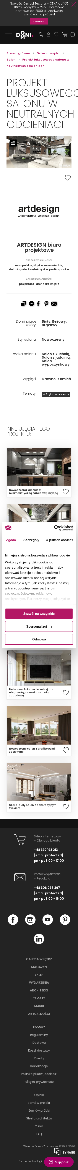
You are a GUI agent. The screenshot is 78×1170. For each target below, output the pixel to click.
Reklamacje (39, 1066)
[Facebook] (13, 924)
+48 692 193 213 (46, 850)
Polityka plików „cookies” (39, 1074)
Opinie (39, 1095)
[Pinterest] (65, 924)
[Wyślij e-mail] (54, 304)
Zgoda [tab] (11, 540)
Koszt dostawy (39, 1050)
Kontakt (39, 1027)
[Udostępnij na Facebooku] (39, 304)
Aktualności (39, 1014)
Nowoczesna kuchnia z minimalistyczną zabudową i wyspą (33, 492)
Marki (39, 1006)
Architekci (39, 990)
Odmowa (39, 639)
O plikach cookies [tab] (59, 540)
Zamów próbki (39, 1110)
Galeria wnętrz (39, 959)
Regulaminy (39, 1035)
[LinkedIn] (39, 943)
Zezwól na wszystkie (39, 613)
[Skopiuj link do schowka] (23, 304)
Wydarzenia (39, 982)
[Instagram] (30, 924)
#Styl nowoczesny (56, 394)
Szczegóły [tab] (31, 540)
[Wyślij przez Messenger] (31, 304)
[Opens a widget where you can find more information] (59, 1162)
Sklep (39, 975)
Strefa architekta (39, 1118)
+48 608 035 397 (47, 888)
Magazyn (39, 967)
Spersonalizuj (36, 626)
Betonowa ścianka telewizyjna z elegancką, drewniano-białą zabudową (31, 692)
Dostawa (39, 1042)
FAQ (39, 1134)
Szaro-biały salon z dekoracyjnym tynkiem (32, 807)
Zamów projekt (39, 1103)
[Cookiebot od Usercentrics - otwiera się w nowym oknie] (55, 528)
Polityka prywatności (39, 1082)
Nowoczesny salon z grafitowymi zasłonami (32, 750)
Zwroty (39, 1058)
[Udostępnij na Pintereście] (46, 304)
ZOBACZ (39, 21)
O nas (39, 1126)
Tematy (39, 998)
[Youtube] (47, 924)
